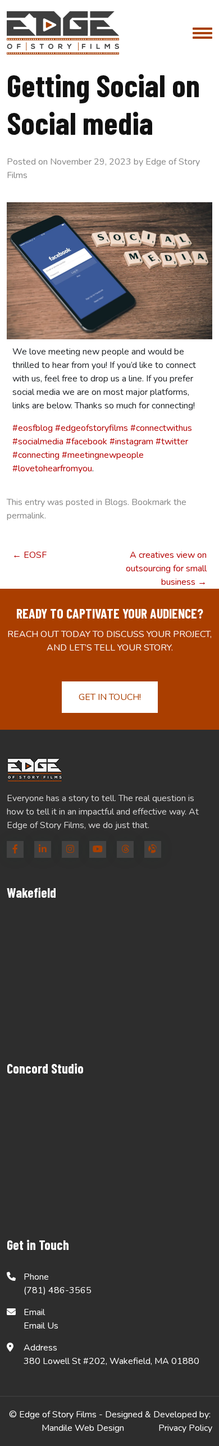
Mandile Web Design (83, 1428)
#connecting (36, 455)
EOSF (29, 555)
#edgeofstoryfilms (91, 428)
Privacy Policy (185, 1428)
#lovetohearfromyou (52, 468)
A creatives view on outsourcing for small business (166, 568)
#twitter (172, 441)
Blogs (115, 502)
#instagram (131, 441)
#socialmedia (37, 441)
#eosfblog (32, 428)
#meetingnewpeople (103, 455)
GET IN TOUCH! (110, 697)
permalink (25, 516)
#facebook (86, 441)
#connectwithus (161, 428)
